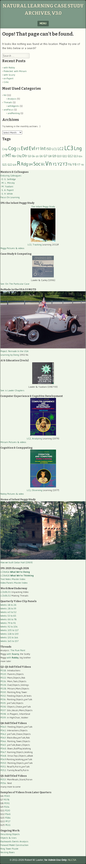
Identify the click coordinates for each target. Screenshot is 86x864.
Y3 (65, 164)
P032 (3, 695)
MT (8, 155)
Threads (8, 102)
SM (31, 164)
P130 (7, 810)
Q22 (9, 164)
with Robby (9, 67)
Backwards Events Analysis (14, 841)
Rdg (24, 164)
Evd (24, 148)
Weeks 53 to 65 (8, 615)
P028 (3, 688)
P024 (3, 681)
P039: (3, 717)
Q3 (29, 156)
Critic (6, 81)
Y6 (74, 164)
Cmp (5, 149)
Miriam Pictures (8, 442)
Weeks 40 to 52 (8, 612)
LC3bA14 (15, 571)
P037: (3, 710)
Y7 (78, 164)
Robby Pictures (8, 493)
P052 (3, 770)
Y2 (59, 164)
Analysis (12, 98)
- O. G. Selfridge (8, 179)
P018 (3, 670)
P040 (3, 726)
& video (20, 493)
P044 (3, 741)
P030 (3, 692)
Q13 (75, 156)
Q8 (50, 156)
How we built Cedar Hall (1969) (16, 562)
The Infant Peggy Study (43, 206)
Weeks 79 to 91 (8, 622)
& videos (20, 248)
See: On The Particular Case (14, 283)
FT (38, 149)
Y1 (55, 164)
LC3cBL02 (5, 595)
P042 (3, 733)
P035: (3, 702)
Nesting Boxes (7, 852)
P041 (3, 730)
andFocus (8, 109)
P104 (6, 806)
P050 (3, 762)
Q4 (33, 156)
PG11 (7, 824)
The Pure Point (17, 650)
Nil (5, 95)
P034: (3, 699)
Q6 (41, 156)
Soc (36, 164)
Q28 (14, 165)
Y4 (70, 164)
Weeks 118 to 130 (9, 633)
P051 (3, 766)
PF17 (7, 821)
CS (18, 149)
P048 (3, 755)
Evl (32, 148)
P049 (3, 759)
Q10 (59, 156)
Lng (78, 148)
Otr (24, 155)
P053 (3, 779)
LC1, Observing (34, 490)
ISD (48, 149)
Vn (48, 163)
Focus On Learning (10, 197)
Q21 (4, 164)
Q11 (64, 156)
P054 (3, 783)
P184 (8, 817)
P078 (6, 799)
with (13, 653)
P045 (3, 744)
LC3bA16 (17, 575)
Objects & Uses (8, 837)
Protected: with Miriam (15, 71)
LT (3, 156)
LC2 (61, 148)
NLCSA (72, 860)
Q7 (45, 156)
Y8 (82, 164)
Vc (43, 164)
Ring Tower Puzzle (9, 848)
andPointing (14, 113)
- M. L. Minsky (7, 182)
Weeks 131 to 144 (9, 637)
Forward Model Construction (14, 844)
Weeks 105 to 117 (9, 630)
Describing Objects (10, 834)
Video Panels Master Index (13, 582)
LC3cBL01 (5, 591)
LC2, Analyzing (34, 438)
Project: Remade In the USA (14, 351)
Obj (19, 156)
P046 (3, 748)
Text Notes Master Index (12, 579)
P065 (7, 795)
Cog (12, 148)
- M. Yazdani (6, 186)
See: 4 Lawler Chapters (12, 390)
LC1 (54, 149)
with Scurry (9, 74)
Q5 (37, 156)
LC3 (68, 147)
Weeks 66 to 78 (8, 619)
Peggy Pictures (7, 248)
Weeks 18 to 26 (8, 604)
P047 (3, 752)
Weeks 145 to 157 (9, 641)
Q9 (54, 156)
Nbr (14, 156)
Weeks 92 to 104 (9, 626)
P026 (3, 684)
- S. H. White (6, 193)
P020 (3, 674)
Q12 (70, 156)
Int (43, 148)
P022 (3, 677)
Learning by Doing (9, 354)
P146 (8, 814)
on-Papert (8, 78)
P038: (3, 713)
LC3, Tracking (35, 244)
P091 (7, 803)
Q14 (80, 156)
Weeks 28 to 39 (8, 608)
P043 (3, 737)
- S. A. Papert (7, 190)
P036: (3, 706)
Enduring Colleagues (10, 175)
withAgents (13, 105)
